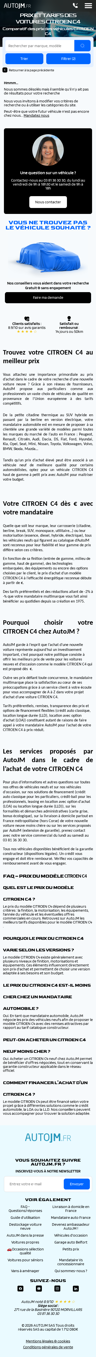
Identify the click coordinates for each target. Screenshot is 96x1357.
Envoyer (77, 1184)
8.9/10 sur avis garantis (27, 329)
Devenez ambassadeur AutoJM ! (71, 1226)
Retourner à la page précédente (31, 70)
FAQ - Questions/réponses (25, 1208)
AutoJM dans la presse (25, 1235)
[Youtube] (39, 1289)
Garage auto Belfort (70, 1242)
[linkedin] (76, 1289)
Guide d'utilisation (25, 1217)
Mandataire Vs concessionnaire (70, 1262)
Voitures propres (25, 1242)
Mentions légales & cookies (48, 1341)
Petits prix (71, 1249)
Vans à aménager (25, 1270)
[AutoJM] (17, 6)
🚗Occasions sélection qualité (25, 1251)
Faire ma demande (48, 297)
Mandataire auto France (71, 1217)
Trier (24, 58)
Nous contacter (48, 202)
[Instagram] (57, 1289)
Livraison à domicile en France (70, 1208)
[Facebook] (20, 1289)
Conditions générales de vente (48, 1347)
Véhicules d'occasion (71, 1235)
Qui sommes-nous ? (71, 1270)
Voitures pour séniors (25, 1260)
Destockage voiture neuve (25, 1226)
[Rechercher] (82, 45)
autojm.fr (48, 1138)
